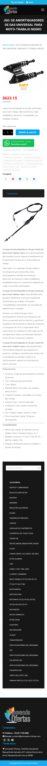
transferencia (16, 640)
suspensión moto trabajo (11, 170)
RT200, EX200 (15, 620)
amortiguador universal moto (13, 157)
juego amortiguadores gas (34, 163)
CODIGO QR (14, 538)
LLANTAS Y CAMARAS (18, 574)
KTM (11, 564)
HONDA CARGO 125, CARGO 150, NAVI (24, 554)
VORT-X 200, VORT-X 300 (19, 675)
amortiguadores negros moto (33, 160)
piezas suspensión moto (11, 166)
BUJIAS (12, 513)
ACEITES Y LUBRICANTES (19, 487)
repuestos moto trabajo (28, 166)
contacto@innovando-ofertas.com (26, 736)
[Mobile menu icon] (42, 9)
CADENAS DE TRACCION (19, 518)
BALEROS (13, 498)
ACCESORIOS (16, 150)
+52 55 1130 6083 (21, 733)
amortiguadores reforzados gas (14, 163)
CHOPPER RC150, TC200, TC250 (21, 533)
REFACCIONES (9, 45)
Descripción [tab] (12, 193)
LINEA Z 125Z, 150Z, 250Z (19, 569)
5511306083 (18, 2)
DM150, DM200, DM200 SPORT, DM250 (24, 544)
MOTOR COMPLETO (17, 615)
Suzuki (12, 635)
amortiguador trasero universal (21, 154)
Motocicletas (16, 594)
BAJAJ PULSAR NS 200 (18, 493)
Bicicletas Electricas (19, 508)
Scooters (14, 625)
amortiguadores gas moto (32, 157)
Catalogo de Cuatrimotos (21, 528)
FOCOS (12, 549)
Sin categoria (15, 630)
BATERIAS (13, 503)
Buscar (38, 468)
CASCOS (13, 523)
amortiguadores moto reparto (13, 160)
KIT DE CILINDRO (16, 559)
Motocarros (15, 589)
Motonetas (14, 610)
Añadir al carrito (27, 132)
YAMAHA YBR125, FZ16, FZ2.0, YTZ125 (24, 680)
